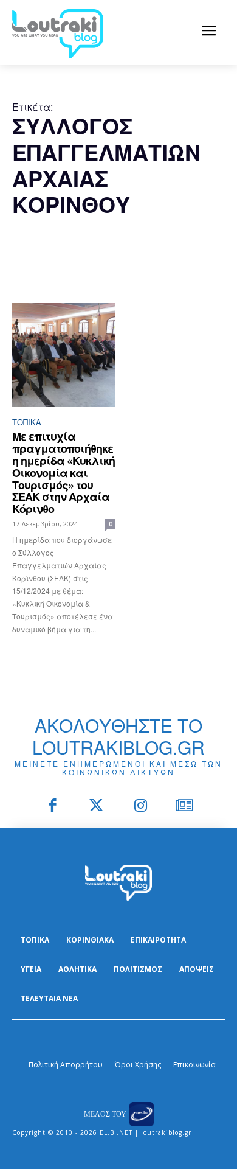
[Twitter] (97, 806)
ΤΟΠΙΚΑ (26, 422)
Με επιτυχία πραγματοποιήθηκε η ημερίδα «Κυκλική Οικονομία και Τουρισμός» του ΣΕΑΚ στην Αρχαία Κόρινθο (63, 472)
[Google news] (185, 806)
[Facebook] (52, 806)
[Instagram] (141, 806)
